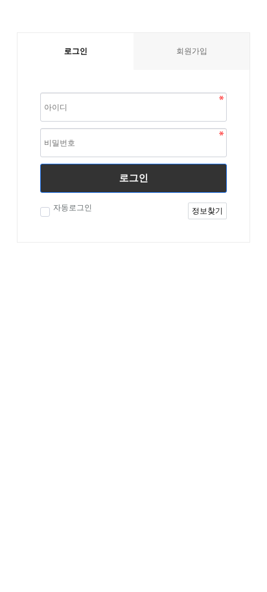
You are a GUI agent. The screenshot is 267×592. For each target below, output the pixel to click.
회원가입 (191, 51)
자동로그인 (72, 207)
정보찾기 (207, 210)
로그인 (133, 177)
